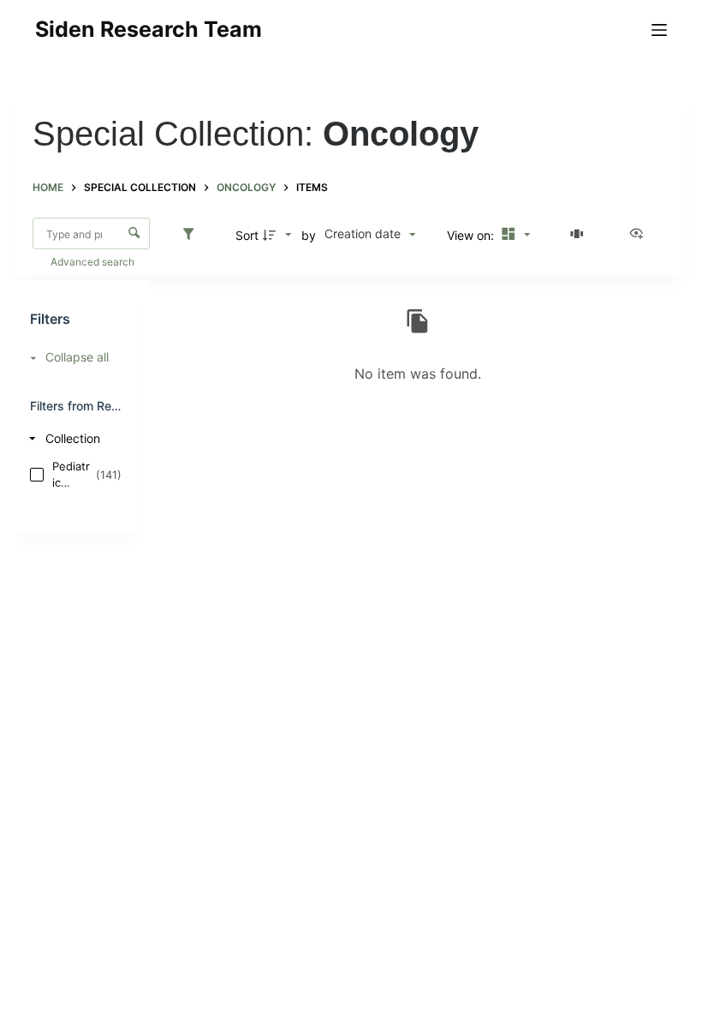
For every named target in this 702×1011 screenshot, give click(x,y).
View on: (472, 235)
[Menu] (659, 30)
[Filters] (192, 234)
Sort (247, 235)
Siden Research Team (148, 29)
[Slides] (580, 234)
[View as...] (640, 234)
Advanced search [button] (94, 261)
